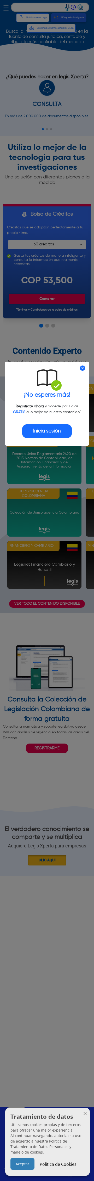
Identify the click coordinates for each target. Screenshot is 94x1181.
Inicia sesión (47, 431)
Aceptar (22, 1163)
